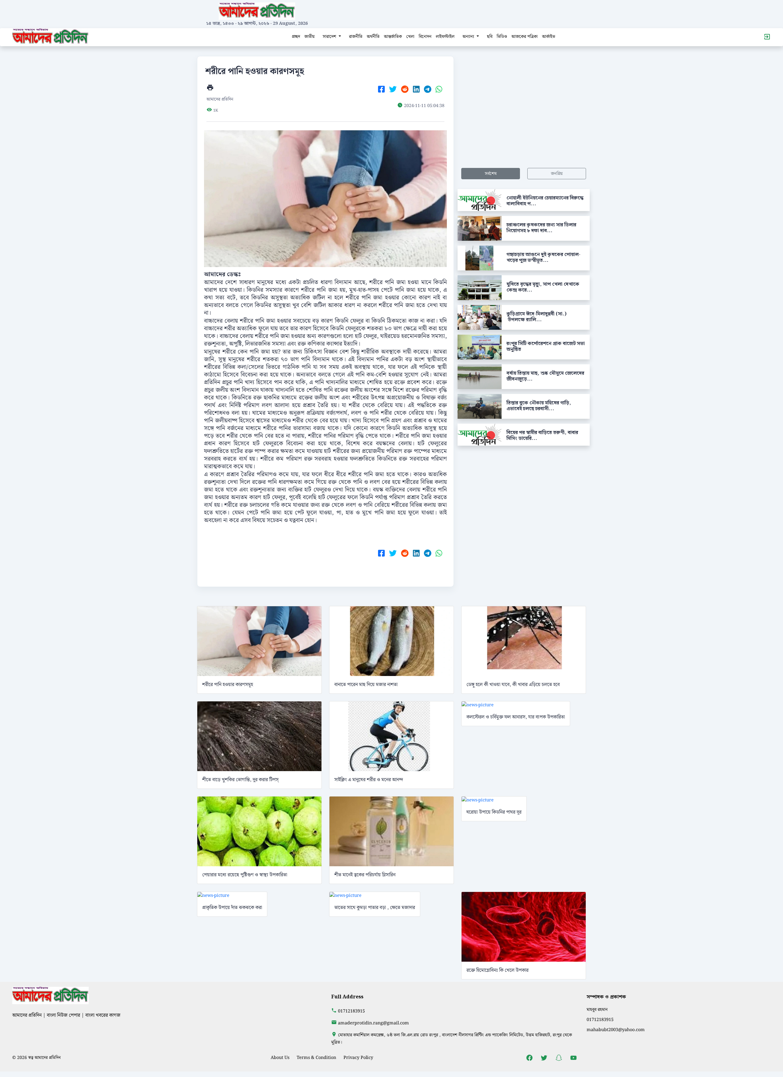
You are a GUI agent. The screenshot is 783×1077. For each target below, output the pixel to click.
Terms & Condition (316, 1057)
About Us (280, 1057)
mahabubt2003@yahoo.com (616, 1029)
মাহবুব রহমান (597, 1009)
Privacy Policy (358, 1057)
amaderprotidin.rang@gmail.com (373, 1023)
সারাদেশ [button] (330, 36)
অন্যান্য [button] (468, 36)
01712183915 (351, 1011)
